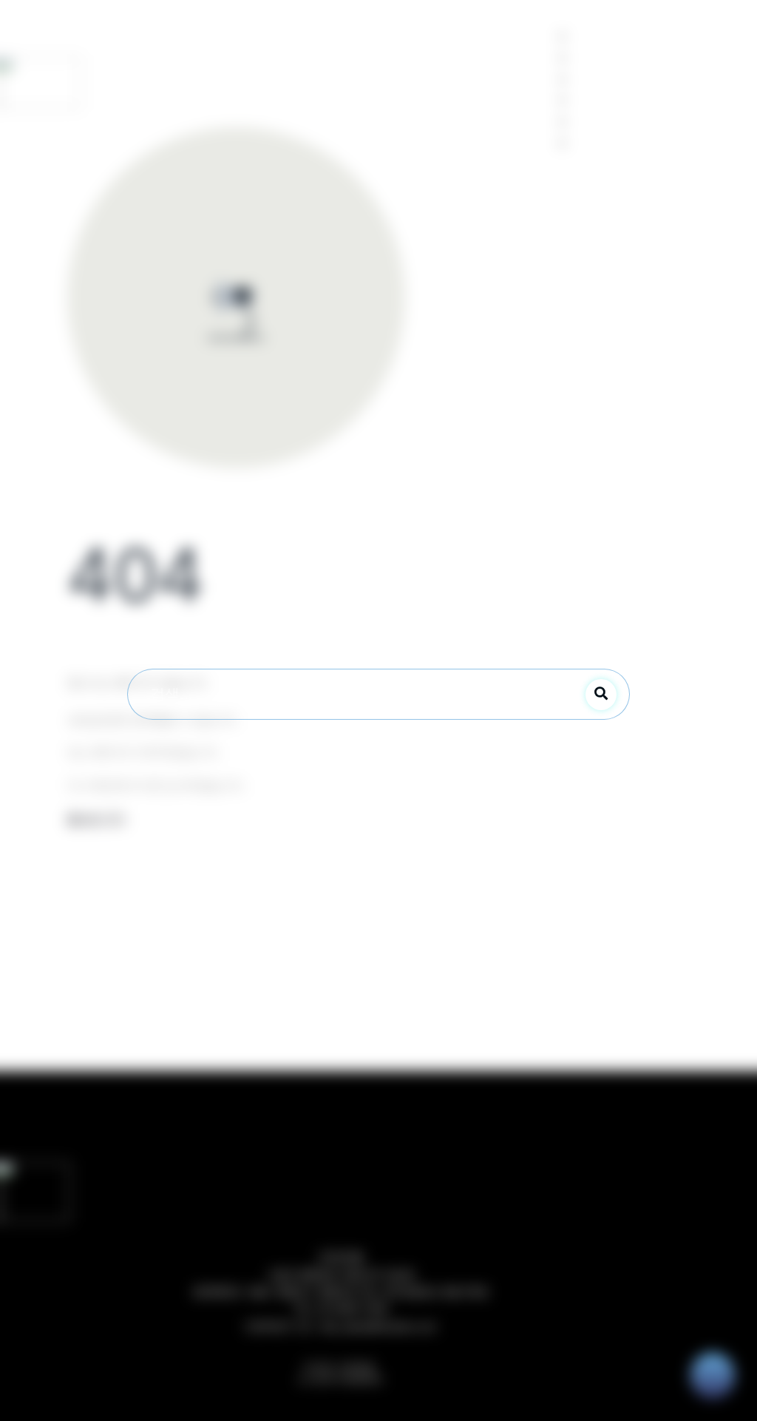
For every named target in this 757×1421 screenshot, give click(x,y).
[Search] (601, 694)
